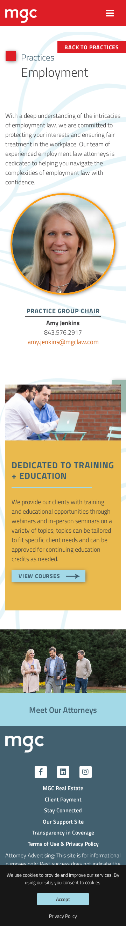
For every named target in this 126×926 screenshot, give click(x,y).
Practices (38, 57)
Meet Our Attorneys (63, 709)
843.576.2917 (63, 332)
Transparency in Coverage (63, 832)
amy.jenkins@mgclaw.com (63, 341)
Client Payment (63, 799)
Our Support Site (63, 821)
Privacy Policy (63, 916)
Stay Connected (63, 810)
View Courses (39, 576)
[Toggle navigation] (110, 13)
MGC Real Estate (63, 788)
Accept (63, 899)
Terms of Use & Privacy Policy (63, 843)
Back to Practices (91, 47)
